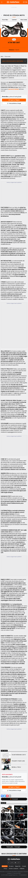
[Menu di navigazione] (1, 2)
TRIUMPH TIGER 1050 (18, 761)
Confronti (14, 19)
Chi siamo (11, 866)
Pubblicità (22, 868)
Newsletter (4, 866)
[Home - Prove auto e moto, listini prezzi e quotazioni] (13, 2)
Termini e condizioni (13, 868)
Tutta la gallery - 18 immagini (13, 847)
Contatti (24, 866)
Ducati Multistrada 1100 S (19, 754)
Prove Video (5, 19)
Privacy (5, 868)
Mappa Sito (17, 866)
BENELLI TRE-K (16, 767)
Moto (2, 56)
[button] (8, 862)
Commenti (15, 799)
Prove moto (7, 56)
